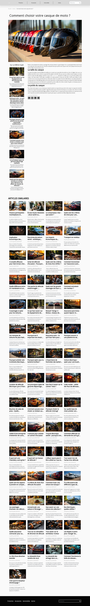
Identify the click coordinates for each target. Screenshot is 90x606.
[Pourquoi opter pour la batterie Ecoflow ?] (36, 353)
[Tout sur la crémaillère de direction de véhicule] (36, 524)
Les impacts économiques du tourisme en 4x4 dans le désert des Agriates (53, 240)
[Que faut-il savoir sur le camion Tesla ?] (54, 377)
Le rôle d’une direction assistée (17, 557)
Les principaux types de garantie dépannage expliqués (17, 161)
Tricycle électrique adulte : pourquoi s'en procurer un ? (53, 435)
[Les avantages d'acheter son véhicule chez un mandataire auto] (17, 500)
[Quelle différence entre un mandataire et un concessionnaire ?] (17, 279)
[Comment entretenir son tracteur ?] (72, 279)
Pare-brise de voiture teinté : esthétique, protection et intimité (35, 239)
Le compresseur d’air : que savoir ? (53, 214)
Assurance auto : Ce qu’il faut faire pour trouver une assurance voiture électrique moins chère (17, 100)
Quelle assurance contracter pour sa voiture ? (15, 534)
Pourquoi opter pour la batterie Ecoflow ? (36, 361)
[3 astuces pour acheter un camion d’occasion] (36, 426)
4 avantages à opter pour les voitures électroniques (16, 313)
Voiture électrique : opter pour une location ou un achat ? (72, 362)
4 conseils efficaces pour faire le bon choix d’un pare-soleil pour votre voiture (17, 265)
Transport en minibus (71, 237)
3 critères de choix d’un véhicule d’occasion (36, 484)
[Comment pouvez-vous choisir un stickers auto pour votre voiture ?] (16, 134)
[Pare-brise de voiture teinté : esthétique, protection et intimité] (36, 230)
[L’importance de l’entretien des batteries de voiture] (54, 353)
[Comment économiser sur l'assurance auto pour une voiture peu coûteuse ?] (72, 255)
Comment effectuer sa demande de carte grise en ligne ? (72, 435)
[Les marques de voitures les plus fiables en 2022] (17, 328)
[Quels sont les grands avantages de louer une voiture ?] (54, 279)
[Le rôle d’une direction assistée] (17, 549)
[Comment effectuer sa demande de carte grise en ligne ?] (72, 426)
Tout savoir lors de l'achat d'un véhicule (71, 459)
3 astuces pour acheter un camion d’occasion (36, 434)
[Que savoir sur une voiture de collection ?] (54, 500)
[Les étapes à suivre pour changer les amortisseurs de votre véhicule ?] (72, 524)
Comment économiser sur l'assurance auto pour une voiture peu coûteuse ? (72, 265)
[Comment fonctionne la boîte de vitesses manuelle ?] (72, 549)
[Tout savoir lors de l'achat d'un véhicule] (72, 451)
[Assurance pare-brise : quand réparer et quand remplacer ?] (72, 304)
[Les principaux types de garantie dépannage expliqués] (16, 154)
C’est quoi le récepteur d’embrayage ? (17, 582)
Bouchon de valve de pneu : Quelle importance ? (16, 411)
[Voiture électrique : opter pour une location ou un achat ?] (72, 353)
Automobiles (46, 2)
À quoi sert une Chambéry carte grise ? (17, 459)
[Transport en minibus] (72, 230)
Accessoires (33, 2)
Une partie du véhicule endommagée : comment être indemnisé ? (35, 289)
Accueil (9, 8)
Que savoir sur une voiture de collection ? (53, 508)
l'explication (55, 75)
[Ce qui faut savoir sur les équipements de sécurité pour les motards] (16, 71)
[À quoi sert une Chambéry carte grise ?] (17, 451)
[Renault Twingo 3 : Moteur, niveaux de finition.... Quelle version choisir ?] (54, 304)
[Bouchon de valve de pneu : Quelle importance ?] (17, 402)
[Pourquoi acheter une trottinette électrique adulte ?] (17, 353)
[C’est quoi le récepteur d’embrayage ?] (17, 574)
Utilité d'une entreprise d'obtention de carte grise (17, 435)
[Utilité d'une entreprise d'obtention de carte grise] (17, 426)
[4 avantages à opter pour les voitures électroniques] (17, 304)
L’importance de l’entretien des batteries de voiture (54, 362)
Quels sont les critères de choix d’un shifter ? (53, 263)
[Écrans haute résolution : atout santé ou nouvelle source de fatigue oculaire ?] (36, 206)
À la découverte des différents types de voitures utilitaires (71, 485)
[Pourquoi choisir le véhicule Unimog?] (54, 402)
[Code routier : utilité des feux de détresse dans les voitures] (72, 377)
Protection (21, 2)
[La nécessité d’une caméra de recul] (36, 549)
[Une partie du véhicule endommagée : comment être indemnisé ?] (36, 279)
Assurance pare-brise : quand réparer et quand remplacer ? (72, 313)
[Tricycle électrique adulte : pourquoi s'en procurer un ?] (54, 426)
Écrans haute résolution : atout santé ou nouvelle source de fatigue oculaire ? (36, 216)
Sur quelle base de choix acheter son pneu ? (70, 411)
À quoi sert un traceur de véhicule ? (35, 459)
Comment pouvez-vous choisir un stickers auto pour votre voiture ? (17, 142)
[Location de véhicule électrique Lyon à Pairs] (17, 377)
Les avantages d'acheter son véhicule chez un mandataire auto (17, 510)
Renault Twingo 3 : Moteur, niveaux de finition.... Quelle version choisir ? (52, 314)
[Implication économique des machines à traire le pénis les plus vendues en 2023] (17, 230)
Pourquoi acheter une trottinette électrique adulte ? (16, 362)
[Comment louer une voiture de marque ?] (54, 475)
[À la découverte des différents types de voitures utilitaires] (72, 475)
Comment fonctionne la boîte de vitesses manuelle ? (72, 558)
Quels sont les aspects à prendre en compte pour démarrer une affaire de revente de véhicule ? (17, 182)
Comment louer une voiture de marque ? (53, 484)
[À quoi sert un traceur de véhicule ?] (36, 451)
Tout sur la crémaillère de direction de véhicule (36, 533)
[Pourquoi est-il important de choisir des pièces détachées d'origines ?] (36, 328)
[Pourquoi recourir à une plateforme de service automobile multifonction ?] (16, 113)
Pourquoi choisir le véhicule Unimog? (52, 410)
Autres (59, 2)
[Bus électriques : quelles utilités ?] (72, 500)
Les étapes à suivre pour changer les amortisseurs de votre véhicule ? (72, 535)
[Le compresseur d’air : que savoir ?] (54, 206)
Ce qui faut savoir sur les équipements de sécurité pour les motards (16, 79)
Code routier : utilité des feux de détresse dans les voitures (71, 386)
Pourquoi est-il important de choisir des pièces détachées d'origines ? (35, 338)
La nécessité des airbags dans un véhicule (51, 558)
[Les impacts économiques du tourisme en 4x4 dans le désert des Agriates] (54, 230)
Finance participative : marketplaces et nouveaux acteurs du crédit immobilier (17, 216)
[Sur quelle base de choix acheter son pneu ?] (72, 402)
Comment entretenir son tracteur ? (71, 287)
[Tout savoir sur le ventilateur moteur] (54, 524)
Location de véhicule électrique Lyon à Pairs (17, 385)
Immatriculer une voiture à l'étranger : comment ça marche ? (35, 509)
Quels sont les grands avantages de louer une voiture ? (54, 288)
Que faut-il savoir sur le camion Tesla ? (54, 385)
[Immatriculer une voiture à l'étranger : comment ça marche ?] (36, 500)
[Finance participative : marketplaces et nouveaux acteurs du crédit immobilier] (17, 206)
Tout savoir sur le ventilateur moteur (52, 533)
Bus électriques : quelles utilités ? (70, 508)
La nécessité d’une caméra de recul (34, 557)
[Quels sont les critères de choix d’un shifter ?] (54, 255)
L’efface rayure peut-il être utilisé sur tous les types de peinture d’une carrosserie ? (54, 461)
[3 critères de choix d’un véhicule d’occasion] (36, 475)
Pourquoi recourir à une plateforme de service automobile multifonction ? (17, 121)
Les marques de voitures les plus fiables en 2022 (17, 337)
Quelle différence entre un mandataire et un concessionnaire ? (17, 288)
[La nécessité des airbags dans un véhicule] (54, 549)
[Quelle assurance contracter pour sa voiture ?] (17, 524)
